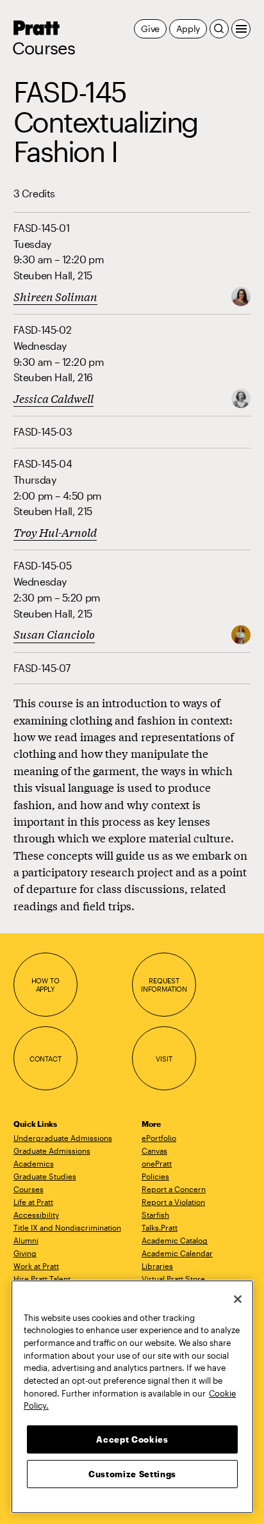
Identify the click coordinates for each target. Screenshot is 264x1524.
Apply (188, 28)
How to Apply (45, 985)
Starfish (155, 1214)
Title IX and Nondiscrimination (67, 1227)
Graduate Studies (44, 1176)
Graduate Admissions (51, 1150)
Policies (155, 1176)
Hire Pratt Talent (41, 1278)
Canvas (154, 1150)
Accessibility (36, 1214)
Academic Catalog (175, 1240)
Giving (25, 1253)
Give (150, 28)
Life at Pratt (33, 1201)
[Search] (219, 28)
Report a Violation (173, 1201)
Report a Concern (174, 1188)
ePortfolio (159, 1137)
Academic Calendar (177, 1253)
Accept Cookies (132, 1439)
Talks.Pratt (159, 1227)
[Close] (238, 1299)
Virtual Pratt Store (173, 1278)
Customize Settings (132, 1474)
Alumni (25, 1240)
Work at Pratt (36, 1265)
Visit (164, 1058)
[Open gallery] (241, 295)
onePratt (157, 1163)
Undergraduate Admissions (62, 1137)
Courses (43, 48)
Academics (33, 1163)
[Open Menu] (241, 28)
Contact (45, 1058)
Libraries (157, 1265)
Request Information (164, 985)
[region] (132, 1397)
